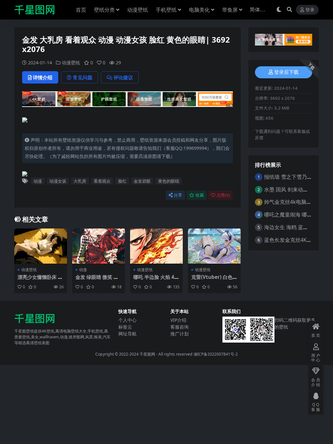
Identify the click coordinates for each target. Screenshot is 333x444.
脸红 (122, 181)
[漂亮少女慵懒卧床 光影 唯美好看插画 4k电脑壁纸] (40, 246)
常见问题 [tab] (82, 77)
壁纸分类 (104, 9)
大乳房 (79, 181)
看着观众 (102, 181)
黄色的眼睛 (168, 181)
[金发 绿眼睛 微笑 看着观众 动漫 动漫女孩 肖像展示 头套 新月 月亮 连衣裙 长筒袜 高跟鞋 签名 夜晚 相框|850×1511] (98, 246)
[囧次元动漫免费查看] (127, 101)
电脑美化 (199, 9)
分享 (178, 195)
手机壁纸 (166, 9)
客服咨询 (179, 327)
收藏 (199, 195)
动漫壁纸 (137, 9)
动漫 (37, 181)
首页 (81, 9)
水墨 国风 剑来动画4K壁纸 (294, 189)
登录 (309, 9)
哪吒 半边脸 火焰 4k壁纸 (155, 280)
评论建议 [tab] (123, 77)
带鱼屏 (230, 9)
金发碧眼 (142, 181)
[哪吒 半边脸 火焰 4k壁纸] (156, 246)
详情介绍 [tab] (42, 77)
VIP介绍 (178, 320)
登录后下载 (286, 72)
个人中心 (127, 320)
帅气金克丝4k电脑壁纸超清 (295, 201)
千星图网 (147, 354)
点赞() (223, 195)
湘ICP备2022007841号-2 (215, 354)
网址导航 (127, 334)
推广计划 (179, 334)
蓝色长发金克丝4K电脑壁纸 (295, 239)
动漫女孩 (57, 181)
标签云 (125, 327)
